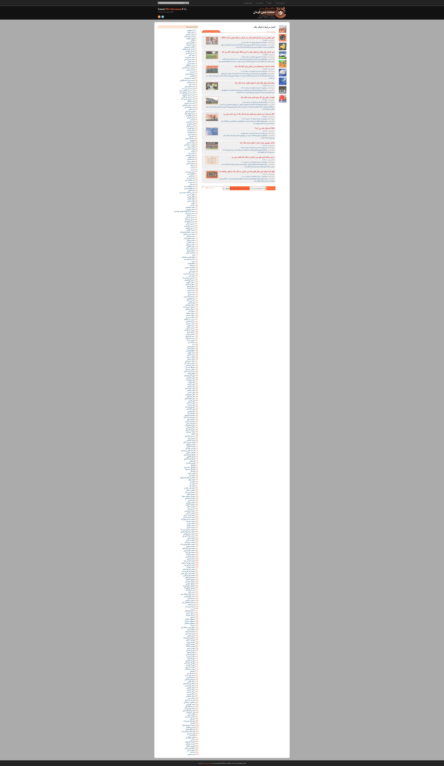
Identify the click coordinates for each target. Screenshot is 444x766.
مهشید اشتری (190, 667)
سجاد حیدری (190, 318)
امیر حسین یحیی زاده (188, 99)
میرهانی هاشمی (190, 680)
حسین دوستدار (190, 220)
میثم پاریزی (191, 673)
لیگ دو (192, 482)
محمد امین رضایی (189, 517)
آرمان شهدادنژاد (189, 37)
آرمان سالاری (190, 35)
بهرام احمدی (191, 143)
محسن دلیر (191, 509)
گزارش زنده (259, 2)
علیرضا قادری (190, 428)
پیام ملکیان (191, 159)
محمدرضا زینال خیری (188, 573)
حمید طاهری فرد (189, 238)
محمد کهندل (190, 567)
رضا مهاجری (191, 299)
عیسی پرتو (191, 438)
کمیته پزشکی (190, 744)
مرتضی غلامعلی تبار (188, 603)
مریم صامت (191, 605)
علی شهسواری (190, 395)
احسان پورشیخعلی (188, 49)
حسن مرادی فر (190, 214)
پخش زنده (191, 153)
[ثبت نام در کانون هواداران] (282, 29)
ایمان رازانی (191, 130)
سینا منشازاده (190, 338)
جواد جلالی (191, 199)
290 (238, 188)
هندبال (192, 719)
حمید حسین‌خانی (189, 234)
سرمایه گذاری (190, 322)
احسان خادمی (190, 53)
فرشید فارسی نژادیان (188, 451)
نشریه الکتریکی (190, 707)
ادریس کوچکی (190, 66)
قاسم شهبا (191, 474)
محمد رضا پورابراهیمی (187, 532)
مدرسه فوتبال (190, 590)
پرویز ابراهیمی (190, 155)
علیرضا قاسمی (190, 430)
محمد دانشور (190, 528)
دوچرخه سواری (190, 268)
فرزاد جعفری (191, 440)
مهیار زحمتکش (190, 669)
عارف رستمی (190, 357)
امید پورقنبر (191, 82)
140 (245, 188)
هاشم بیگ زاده (190, 717)
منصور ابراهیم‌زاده (189, 638)
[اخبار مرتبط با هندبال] (282, 72)
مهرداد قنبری (190, 665)
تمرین (193, 170)
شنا (193, 345)
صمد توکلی (191, 353)
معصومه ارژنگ (190, 632)
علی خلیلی (191, 386)
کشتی (193, 740)
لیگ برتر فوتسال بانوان (187, 478)
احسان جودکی (190, 51)
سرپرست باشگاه (189, 320)
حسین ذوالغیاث (190, 222)
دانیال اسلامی (190, 253)
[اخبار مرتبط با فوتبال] (282, 55)
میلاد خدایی (191, 690)
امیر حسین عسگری (188, 97)
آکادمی (192, 41)
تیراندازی (192, 176)
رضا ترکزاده (191, 288)
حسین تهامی (190, 216)
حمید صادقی (190, 236)
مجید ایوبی (191, 501)
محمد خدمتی (190, 521)
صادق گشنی (191, 349)
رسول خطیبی (190, 282)
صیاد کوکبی (191, 355)
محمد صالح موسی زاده (187, 544)
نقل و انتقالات (190, 713)
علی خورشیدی (190, 388)
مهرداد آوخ (191, 659)
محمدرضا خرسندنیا (188, 571)
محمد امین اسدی (189, 515)
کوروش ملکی (190, 746)
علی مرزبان (191, 405)
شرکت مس (191, 343)
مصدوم (192, 617)
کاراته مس (191, 736)
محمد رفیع (191, 538)
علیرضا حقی (191, 420)
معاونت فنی (191, 630)
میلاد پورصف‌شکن (189, 684)
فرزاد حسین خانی (189, 442)
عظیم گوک (191, 374)
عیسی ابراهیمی (190, 436)
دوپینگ (192, 266)
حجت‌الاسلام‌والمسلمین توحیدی (184, 211)
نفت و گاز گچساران (189, 711)
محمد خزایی (191, 524)
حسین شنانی (190, 224)
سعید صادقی (190, 328)
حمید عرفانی (190, 241)
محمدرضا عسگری (189, 576)
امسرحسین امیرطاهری (187, 80)
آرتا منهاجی (191, 30)
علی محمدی (191, 403)
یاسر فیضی (191, 754)
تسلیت (192, 168)
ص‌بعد (227, 188)
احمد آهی (191, 55)
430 (231, 188)
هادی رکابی (191, 715)
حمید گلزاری (190, 243)
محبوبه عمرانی (190, 505)
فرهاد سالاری (190, 453)
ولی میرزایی (191, 734)
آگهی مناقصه (190, 39)
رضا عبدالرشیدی (189, 297)
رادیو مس (192, 276)
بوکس (193, 151)
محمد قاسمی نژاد (189, 561)
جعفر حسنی (191, 195)
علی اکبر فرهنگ (189, 376)
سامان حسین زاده (189, 307)
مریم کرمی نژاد (190, 607)
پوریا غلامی (191, 157)
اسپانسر (192, 72)
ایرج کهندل (191, 128)
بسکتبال (192, 137)
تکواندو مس (191, 174)
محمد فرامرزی (190, 557)
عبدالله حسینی (190, 367)
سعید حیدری (190, 324)
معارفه (193, 625)
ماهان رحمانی (190, 490)
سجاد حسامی (190, 315)
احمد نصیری (191, 64)
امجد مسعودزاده (189, 78)
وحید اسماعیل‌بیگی (188, 725)
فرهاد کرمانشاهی (189, 459)
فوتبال (193, 465)
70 (248, 188)
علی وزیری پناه (190, 407)
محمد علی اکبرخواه (188, 549)
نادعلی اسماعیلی (189, 702)
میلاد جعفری (191, 688)
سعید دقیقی (191, 326)
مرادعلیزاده (191, 598)
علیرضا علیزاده (190, 426)
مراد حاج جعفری (189, 596)
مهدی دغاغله (190, 646)
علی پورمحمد (190, 380)
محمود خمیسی (190, 582)
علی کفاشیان (190, 409)
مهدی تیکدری (190, 644)
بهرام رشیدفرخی (189, 145)
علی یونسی (191, 411)
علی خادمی (191, 384)
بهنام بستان (191, 147)
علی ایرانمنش (190, 378)
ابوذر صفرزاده (190, 45)
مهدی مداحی (190, 650)
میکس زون (191, 698)
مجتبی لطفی (191, 494)
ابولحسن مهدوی (189, 47)
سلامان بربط (191, 332)
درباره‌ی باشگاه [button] (280, 2)
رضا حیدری (191, 291)
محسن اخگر (191, 507)
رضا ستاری (191, 293)
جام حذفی (191, 191)
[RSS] (159, 17)
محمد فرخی (191, 559)
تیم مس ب (191, 182)
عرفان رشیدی (190, 370)
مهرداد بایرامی (190, 661)
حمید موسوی (190, 245)
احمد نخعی (191, 62)
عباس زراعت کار (189, 363)
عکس (193, 434)
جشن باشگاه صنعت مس (187, 193)
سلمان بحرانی (190, 334)
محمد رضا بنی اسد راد (187, 530)
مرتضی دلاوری (190, 601)
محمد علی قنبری (189, 551)
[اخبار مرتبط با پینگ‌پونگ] (282, 98)
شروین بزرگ (191, 340)
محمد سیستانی (190, 542)
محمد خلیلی (191, 526)
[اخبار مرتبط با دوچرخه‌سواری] (282, 81)
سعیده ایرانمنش (189, 330)
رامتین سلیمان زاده (188, 278)
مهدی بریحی (191, 642)
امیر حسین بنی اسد (188, 89)
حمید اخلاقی (190, 230)
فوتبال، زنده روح (189, 467)
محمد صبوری (190, 546)
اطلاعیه (192, 76)
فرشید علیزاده (190, 449)
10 (251, 188)
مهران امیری (191, 657)
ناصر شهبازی (190, 705)
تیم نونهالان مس (189, 189)
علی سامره (191, 392)
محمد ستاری (190, 540)
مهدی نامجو (191, 653)
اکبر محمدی (191, 124)
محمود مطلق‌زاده (189, 588)
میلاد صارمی (191, 692)
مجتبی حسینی (190, 492)
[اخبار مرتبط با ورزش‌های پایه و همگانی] (282, 90)
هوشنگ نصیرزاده (189, 721)
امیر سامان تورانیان (188, 105)
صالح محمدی (190, 351)
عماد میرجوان (190, 432)
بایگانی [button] (269, 2)
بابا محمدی (191, 132)
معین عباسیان (190, 634)
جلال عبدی (191, 197)
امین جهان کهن (190, 114)
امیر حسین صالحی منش (187, 91)
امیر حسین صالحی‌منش (187, 93)
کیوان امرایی (191, 750)
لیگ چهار (191, 480)
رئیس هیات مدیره (189, 274)
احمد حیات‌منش (189, 60)
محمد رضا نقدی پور (188, 536)
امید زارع (192, 85)
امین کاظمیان (190, 116)
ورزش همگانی (190, 727)
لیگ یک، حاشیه (189, 488)
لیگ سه (192, 484)
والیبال (192, 723)
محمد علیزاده (190, 555)
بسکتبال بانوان (190, 139)
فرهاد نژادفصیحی (189, 455)
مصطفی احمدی (190, 619)
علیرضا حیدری (190, 422)
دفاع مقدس (191, 263)
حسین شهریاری (189, 226)
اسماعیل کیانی (190, 74)
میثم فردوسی (190, 678)
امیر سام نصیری (189, 103)
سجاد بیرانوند (190, 313)
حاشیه (192, 205)
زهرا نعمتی (191, 303)
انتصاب (192, 120)
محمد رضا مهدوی (189, 534)
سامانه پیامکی (190, 309)
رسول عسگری (190, 284)
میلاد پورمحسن (190, 686)
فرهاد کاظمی (191, 457)
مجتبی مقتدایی (190, 499)
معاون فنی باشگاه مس (187, 628)
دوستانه (192, 270)
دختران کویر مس (189, 259)
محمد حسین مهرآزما (188, 519)
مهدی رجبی (191, 648)
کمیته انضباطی (190, 742)
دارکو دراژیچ (191, 251)
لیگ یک (192, 486)
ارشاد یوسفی (190, 70)
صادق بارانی (191, 347)
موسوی (192, 671)
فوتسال (192, 472)
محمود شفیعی (190, 584)
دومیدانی (192, 272)
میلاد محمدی (190, 696)
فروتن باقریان (190, 463)
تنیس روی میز (190, 172)
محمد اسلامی (190, 513)
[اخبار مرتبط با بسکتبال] (282, 64)
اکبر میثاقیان (190, 126)
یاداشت (192, 752)
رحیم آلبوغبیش (189, 280)
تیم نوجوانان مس (189, 186)
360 (235, 188)
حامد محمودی (190, 207)
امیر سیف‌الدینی (189, 107)
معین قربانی (191, 636)
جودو (193, 203)
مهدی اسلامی (190, 640)
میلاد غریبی (191, 694)
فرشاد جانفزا (191, 447)
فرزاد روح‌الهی (190, 444)
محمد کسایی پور (189, 565)
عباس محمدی (190, 365)
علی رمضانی (191, 390)
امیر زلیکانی (191, 101)
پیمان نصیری (190, 164)
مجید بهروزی (190, 503)
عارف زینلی (191, 359)
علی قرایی (191, 401)
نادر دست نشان (190, 700)
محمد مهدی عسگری (188, 563)
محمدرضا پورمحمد (189, 569)
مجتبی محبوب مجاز (188, 496)
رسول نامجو (191, 286)
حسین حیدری (190, 218)
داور (193, 255)
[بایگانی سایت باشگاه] (282, 46)
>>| (224, 188)
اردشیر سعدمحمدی (188, 68)
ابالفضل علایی (190, 43)
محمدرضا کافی (190, 578)
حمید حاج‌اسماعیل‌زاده (187, 232)
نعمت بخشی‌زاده (189, 709)
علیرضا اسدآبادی (189, 417)
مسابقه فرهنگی (190, 611)
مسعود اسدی (190, 613)
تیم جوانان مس (190, 180)
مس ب (192, 609)
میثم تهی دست (190, 675)
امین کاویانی (191, 118)
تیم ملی (192, 184)
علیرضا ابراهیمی (189, 415)
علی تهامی (191, 382)
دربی (193, 261)
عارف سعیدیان (190, 361)
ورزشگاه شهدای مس (188, 732)
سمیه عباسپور (190, 336)
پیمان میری (191, 162)
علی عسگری (191, 397)
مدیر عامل (191, 592)
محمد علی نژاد (190, 553)
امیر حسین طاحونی (188, 95)
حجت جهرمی (190, 209)
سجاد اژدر (191, 311)
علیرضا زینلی (190, 424)
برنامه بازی (191, 134)
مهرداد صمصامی (189, 663)
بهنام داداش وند (190, 149)
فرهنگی (192, 461)
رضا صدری (191, 295)
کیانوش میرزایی (190, 748)
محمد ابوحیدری (189, 511)
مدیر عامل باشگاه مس (188, 594)
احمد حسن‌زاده (190, 57)
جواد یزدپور (191, 201)
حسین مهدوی (190, 228)
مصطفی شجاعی (189, 623)
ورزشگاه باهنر (190, 730)
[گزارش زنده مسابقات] (282, 37)
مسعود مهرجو (190, 615)
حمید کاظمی (191, 247)
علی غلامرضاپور (190, 399)
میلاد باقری (191, 682)
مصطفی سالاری (190, 621)
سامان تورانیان (190, 305)
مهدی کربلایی (190, 655)
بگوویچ (192, 141)
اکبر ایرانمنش (190, 122)
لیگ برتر (192, 476)
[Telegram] (162, 17)
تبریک (192, 166)
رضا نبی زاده (191, 301)
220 (241, 188)
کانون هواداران (248, 2)
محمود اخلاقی (190, 580)
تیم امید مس (191, 178)
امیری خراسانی (190, 112)
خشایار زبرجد (190, 249)
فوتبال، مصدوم (190, 469)
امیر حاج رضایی (190, 87)
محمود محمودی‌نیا (189, 586)
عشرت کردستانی (189, 372)
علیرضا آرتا (191, 413)
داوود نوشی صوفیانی (188, 257)
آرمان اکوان (191, 33)
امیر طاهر (192, 110)
